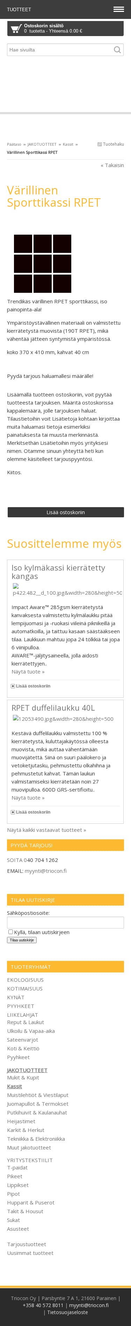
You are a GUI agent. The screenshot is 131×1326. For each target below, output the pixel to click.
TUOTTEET (19, 9)
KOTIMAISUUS (25, 988)
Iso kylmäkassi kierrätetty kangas (58, 571)
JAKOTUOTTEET (42, 144)
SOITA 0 (17, 859)
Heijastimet (21, 1121)
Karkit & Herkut (25, 1129)
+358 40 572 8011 (43, 1305)
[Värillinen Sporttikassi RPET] (65, 220)
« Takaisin (112, 164)
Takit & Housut (25, 1211)
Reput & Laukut (25, 1021)
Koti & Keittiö (23, 1048)
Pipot (13, 1193)
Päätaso (14, 144)
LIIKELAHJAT (22, 1014)
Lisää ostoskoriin (33, 686)
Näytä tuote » (28, 671)
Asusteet (18, 1228)
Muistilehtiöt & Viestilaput (37, 1094)
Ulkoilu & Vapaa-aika (31, 1030)
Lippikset (18, 1184)
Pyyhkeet (18, 1057)
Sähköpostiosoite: (28, 912)
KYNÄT (15, 997)
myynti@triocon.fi (46, 870)
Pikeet (14, 1176)
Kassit (68, 144)
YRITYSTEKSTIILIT (30, 1159)
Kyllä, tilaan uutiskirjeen (42, 931)
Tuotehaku (113, 144)
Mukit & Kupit (23, 1077)
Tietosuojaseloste (67, 1312)
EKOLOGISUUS (25, 979)
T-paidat (17, 1167)
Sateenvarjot (22, 1039)
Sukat (13, 1219)
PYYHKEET (20, 1005)
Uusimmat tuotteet (30, 1252)
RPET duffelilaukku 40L (53, 707)
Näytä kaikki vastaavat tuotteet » (46, 829)
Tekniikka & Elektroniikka (36, 1138)
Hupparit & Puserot (30, 1202)
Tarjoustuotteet (26, 1244)
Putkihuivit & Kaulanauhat (37, 1112)
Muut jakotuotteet (29, 1147)
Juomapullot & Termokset (37, 1103)
